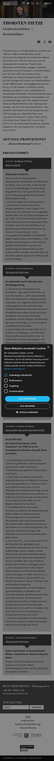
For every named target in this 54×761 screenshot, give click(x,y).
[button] (27, 412)
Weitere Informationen (14, 369)
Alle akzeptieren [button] (27, 399)
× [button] (48, 347)
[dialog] (27, 380)
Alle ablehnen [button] (27, 406)
